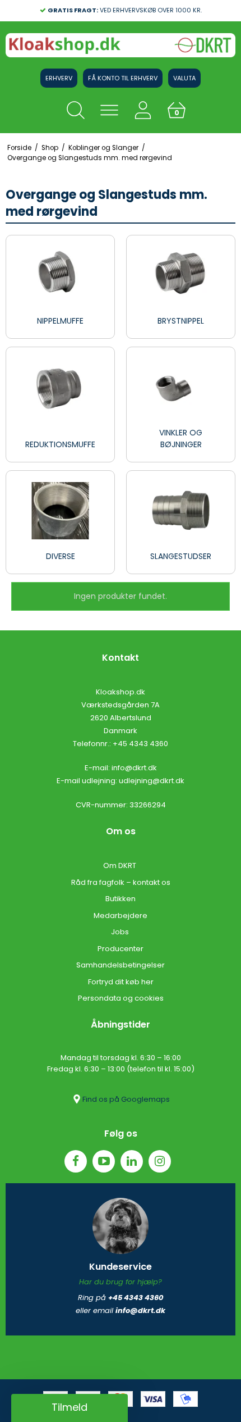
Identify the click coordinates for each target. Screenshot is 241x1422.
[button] (69, 1408)
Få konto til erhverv (122, 78)
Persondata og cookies (121, 998)
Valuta (184, 78)
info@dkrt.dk (134, 767)
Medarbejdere (120, 915)
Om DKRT (120, 865)
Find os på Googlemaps (126, 1099)
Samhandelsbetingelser (120, 965)
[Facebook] (75, 1161)
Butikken (120, 898)
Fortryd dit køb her (121, 981)
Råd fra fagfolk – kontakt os (120, 882)
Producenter (120, 948)
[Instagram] (160, 1161)
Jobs (121, 931)
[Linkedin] (132, 1161)
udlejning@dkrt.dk (151, 780)
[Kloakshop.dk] (120, 45)
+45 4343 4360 (140, 743)
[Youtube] (103, 1161)
